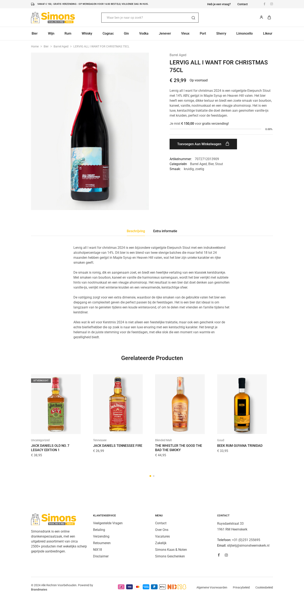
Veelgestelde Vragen (108, 523)
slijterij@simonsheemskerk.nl (248, 545)
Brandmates (39, 589)
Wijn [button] (51, 33)
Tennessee (100, 440)
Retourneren (102, 543)
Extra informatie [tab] (165, 231)
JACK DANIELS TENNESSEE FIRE (117, 446)
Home (35, 46)
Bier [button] (35, 33)
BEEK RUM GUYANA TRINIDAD (239, 446)
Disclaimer (101, 556)
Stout (219, 164)
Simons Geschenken (170, 556)
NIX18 (97, 550)
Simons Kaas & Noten (171, 550)
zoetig (199, 169)
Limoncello (244, 33)
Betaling (99, 530)
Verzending (101, 536)
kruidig (189, 169)
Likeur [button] (267, 33)
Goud (220, 440)
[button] (113, 428)
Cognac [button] (108, 33)
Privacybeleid (241, 587)
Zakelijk (160, 543)
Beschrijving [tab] (136, 231)
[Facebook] (219, 555)
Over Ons (161, 530)
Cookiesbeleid (264, 587)
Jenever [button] (165, 33)
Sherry (221, 33)
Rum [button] (68, 33)
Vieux (185, 33)
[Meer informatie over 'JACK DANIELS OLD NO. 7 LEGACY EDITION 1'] (51, 428)
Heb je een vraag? (219, 4)
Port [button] (203, 33)
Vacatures (162, 536)
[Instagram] (226, 555)
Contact (242, 4)
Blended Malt (163, 440)
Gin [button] (126, 33)
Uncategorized (40, 440)
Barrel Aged (61, 46)
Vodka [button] (143, 33)
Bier (46, 46)
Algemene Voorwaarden (211, 587)
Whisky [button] (87, 33)
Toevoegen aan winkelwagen (199, 144)
